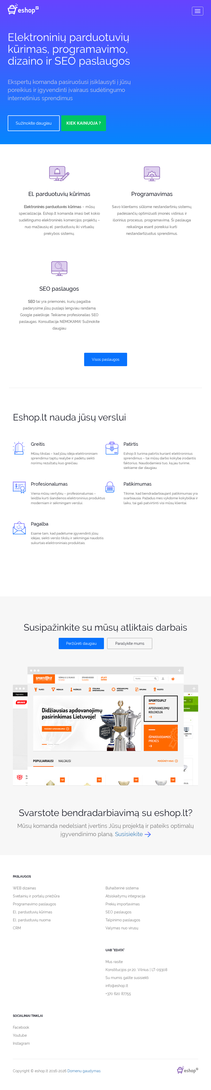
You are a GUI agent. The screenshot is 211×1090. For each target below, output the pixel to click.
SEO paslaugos (118, 912)
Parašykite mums (129, 643)
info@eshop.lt (117, 986)
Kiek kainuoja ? (83, 123)
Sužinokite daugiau (34, 123)
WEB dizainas (24, 888)
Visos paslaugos (105, 359)
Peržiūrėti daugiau (81, 643)
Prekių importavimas (123, 904)
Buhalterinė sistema (122, 888)
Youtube (20, 1035)
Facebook (21, 1027)
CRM (17, 928)
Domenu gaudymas (84, 1071)
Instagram (21, 1043)
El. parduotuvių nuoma (32, 920)
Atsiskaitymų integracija (125, 896)
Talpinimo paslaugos (123, 920)
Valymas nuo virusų (122, 928)
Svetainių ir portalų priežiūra (36, 896)
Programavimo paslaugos (34, 904)
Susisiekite (129, 834)
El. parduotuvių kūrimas (32, 912)
